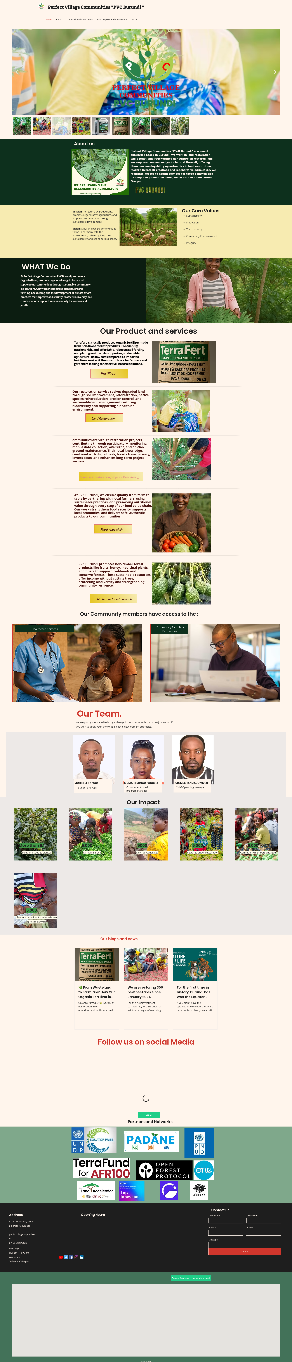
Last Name (252, 1257)
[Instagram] (76, 1298)
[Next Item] (274, 72)
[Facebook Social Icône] (71, 1298)
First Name (214, 1257)
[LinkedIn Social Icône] (81, 1298)
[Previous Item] (17, 72)
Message (213, 1281)
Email (211, 1269)
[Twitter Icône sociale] (66, 1298)
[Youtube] (61, 1298)
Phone (250, 1269)
